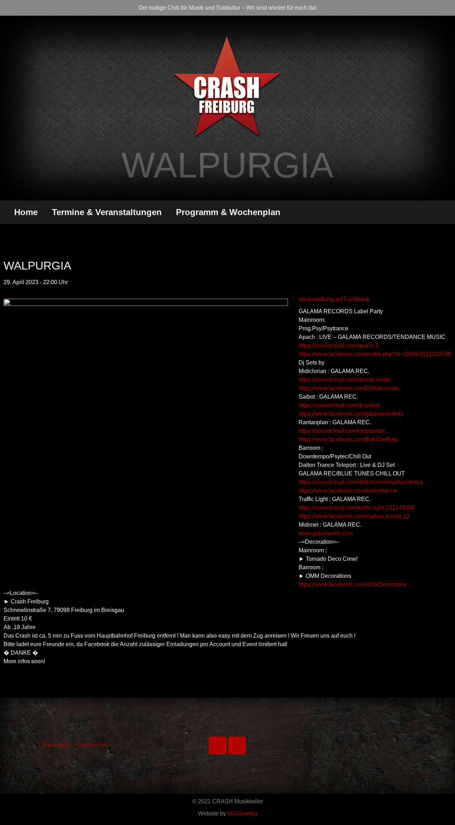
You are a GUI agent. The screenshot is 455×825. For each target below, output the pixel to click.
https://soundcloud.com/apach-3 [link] (339, 345)
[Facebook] (217, 746)
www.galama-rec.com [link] (326, 533)
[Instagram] (237, 746)
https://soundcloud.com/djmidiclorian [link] (344, 380)
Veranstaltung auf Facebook (334, 299)
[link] (349, 388)
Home (26, 212)
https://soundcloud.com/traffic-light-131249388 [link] (356, 508)
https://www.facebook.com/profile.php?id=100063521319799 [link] (375, 354)
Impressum (56, 745)
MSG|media (242, 813)
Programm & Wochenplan (228, 212)
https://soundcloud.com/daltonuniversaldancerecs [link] (361, 482)
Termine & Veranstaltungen (107, 212)
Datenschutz (93, 745)
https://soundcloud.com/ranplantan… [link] (345, 431)
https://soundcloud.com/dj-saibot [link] (339, 405)
